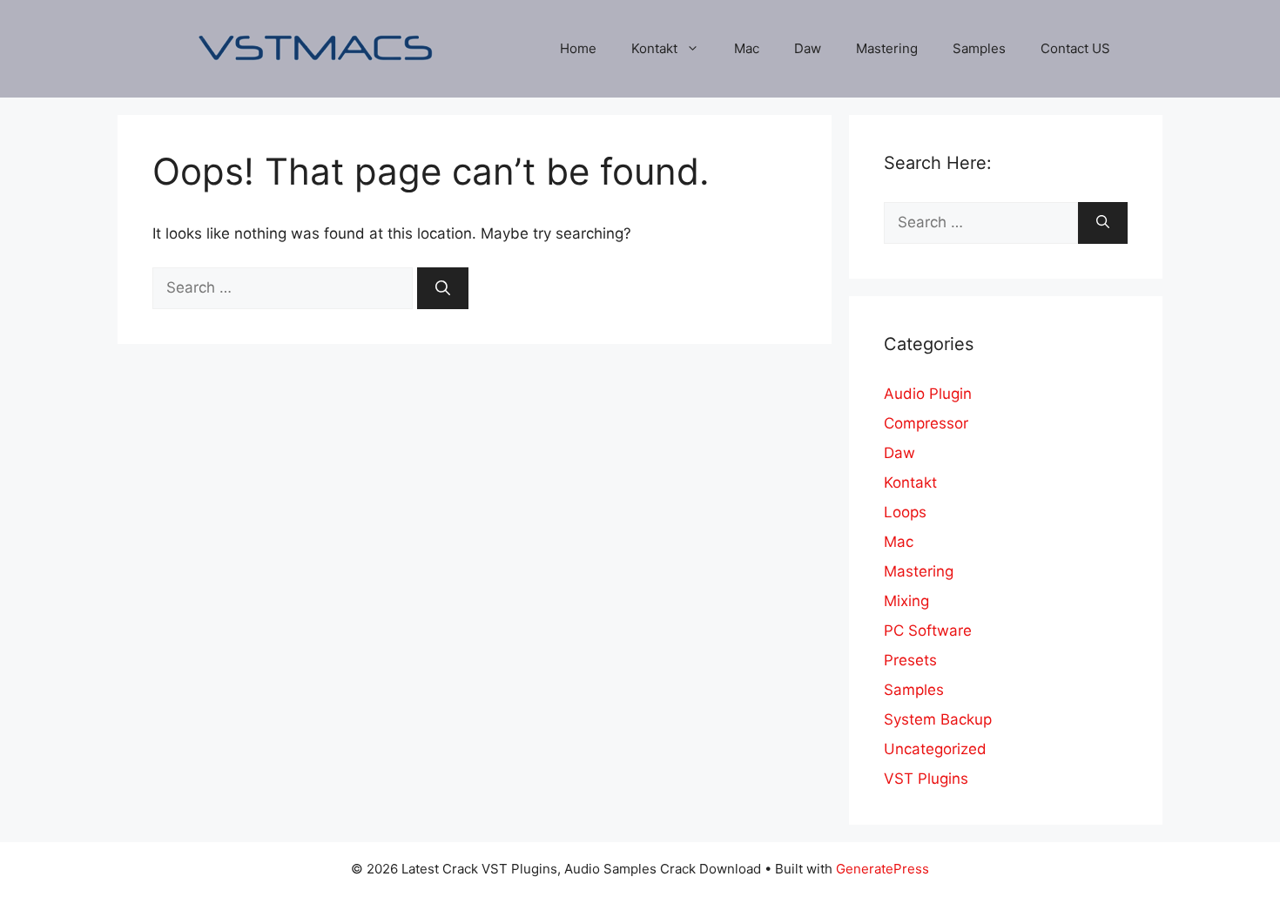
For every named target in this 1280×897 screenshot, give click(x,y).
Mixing (906, 601)
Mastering (887, 48)
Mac (746, 48)
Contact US (1075, 48)
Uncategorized (935, 749)
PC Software (928, 630)
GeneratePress (882, 868)
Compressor (926, 423)
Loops (905, 512)
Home (578, 48)
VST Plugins (926, 778)
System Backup (938, 719)
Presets (910, 660)
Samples (979, 48)
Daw (807, 48)
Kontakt (654, 48)
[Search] (442, 288)
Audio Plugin (928, 393)
